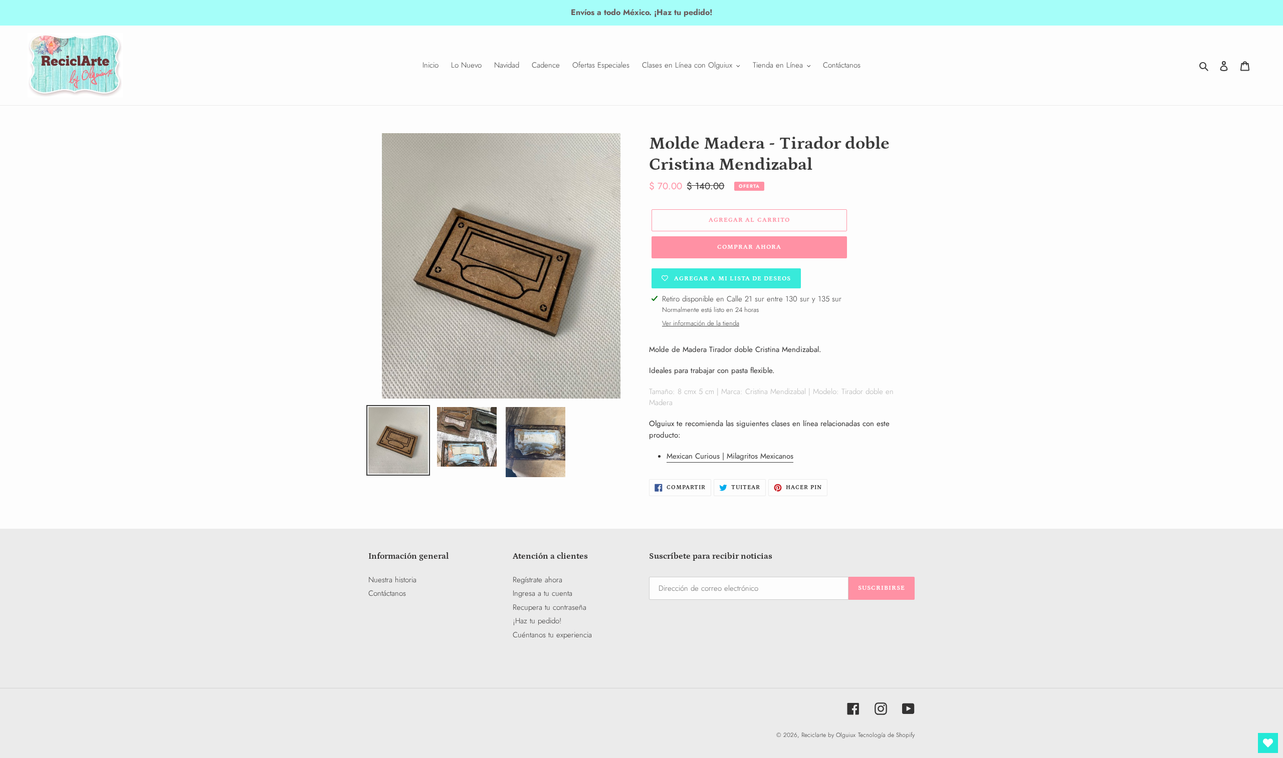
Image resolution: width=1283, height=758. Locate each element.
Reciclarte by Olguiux (828, 734)
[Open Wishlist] (1268, 743)
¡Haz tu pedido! (537, 620)
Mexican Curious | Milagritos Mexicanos (730, 456)
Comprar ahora (749, 247)
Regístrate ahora (537, 579)
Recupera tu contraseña (549, 607)
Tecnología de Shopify (886, 734)
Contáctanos (387, 593)
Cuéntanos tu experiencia (552, 634)
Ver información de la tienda (700, 323)
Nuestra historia (392, 579)
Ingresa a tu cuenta (542, 593)
